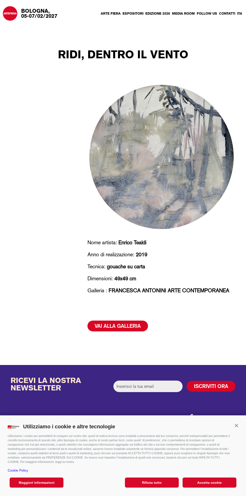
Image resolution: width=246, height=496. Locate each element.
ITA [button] (239, 13)
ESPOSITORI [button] (133, 13)
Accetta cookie (209, 482)
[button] (236, 425)
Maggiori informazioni (37, 482)
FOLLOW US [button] (207, 13)
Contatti (227, 13)
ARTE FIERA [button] (111, 13)
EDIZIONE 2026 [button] (157, 13)
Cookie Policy (18, 470)
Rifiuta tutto (152, 482)
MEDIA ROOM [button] (183, 13)
